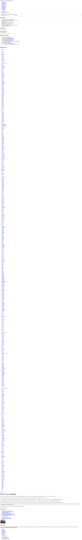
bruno (2, 103)
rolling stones (3, 402)
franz (2, 178)
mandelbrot (3, 278)
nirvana (3, 321)
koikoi (3, 243)
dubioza (3, 147)
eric (2, 162)
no (2, 323)
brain (2, 97)
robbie (3, 397)
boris (2, 96)
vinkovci (3, 466)
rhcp (2, 392)
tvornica (3, 452)
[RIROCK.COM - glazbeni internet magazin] (6, 0)
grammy (3, 189)
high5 (2, 205)
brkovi (3, 100)
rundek (3, 406)
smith (3, 424)
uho (2, 454)
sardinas (3, 409)
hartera (3, 199)
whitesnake (3, 471)
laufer (3, 256)
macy (2, 275)
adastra (3, 52)
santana (3, 408)
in (2, 213)
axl (2, 69)
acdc (2, 51)
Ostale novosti (4, 7)
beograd (3, 83)
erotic (3, 163)
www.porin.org (22, 506)
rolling (3, 401)
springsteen (3, 425)
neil (2, 317)
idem (2, 209)
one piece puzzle (4, 332)
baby (2, 71)
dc (2, 131)
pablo (3, 340)
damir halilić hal (4, 124)
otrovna (3, 337)
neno (2, 318)
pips (2, 352)
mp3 (3, 310)
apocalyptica (3, 60)
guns (2, 194)
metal (3, 294)
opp (2, 334)
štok (2, 485)
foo (2, 176)
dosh (2, 145)
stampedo (3, 426)
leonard (3, 262)
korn (2, 247)
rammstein (3, 384)
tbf (2, 443)
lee (2, 259)
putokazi (3, 373)
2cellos (3, 49)
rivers (3, 396)
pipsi (2, 354)
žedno (3, 487)
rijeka (3, 393)
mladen (3, 300)
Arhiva (3, 529)
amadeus (3, 56)
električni (3, 156)
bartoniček (3, 75)
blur (2, 89)
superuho (3, 438)
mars (2, 288)
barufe (3, 76)
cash (2, 109)
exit (3, 165)
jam (2, 221)
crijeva (3, 120)
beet (2, 79)
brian (2, 99)
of (2, 328)
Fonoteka (3, 4)
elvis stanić (3, 159)
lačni (2, 257)
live (2, 270)
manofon (3, 282)
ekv (2, 155)
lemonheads (3, 260)
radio (2, 380)
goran (2, 185)
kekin (3, 233)
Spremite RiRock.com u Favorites (6, 517)
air (2, 53)
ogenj (3, 329)
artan (2, 64)
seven (2, 415)
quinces (3, 379)
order (2, 336)
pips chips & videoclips (5, 353)
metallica (3, 295)
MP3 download (4, 9)
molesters (3, 303)
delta (2, 134)
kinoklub (3, 238)
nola (2, 324)
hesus (3, 203)
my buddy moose (4, 316)
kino (2, 237)
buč (2, 106)
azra (2, 70)
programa (3, 367)
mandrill (3, 280)
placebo (3, 359)
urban (3, 455)
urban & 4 (3, 456)
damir (2, 123)
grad (2, 187)
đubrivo (3, 482)
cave (2, 110)
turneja (3, 451)
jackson (3, 220)
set (2, 414)
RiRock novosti (4, 6)
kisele (2, 239)
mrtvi (2, 312)
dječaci (3, 142)
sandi (2, 407)
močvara (3, 309)
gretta (3, 191)
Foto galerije (3, 8)
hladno (3, 206)
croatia (3, 121)
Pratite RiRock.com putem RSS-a (6, 518)
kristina (3, 250)
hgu (2, 204)
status (2, 428)
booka (3, 95)
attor (2, 68)
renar (2, 390)
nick (2, 320)
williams (3, 472)
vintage (3, 467)
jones (2, 227)
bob (2, 90)
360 (2, 490)
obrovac (3, 327)
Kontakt (3, 534)
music (2, 314)
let (2, 263)
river (2, 395)
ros (2, 404)
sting (2, 433)
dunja (2, 148)
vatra (2, 459)
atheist (3, 66)
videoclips (3, 465)
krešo (3, 249)
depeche (3, 136)
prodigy (3, 366)
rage (2, 382)
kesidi (3, 234)
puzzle (3, 374)
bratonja (3, 98)
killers (3, 235)
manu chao (3, 284)
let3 (2, 264)
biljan (2, 85)
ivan (2, 219)
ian (2, 208)
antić (2, 59)
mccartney (3, 293)
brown (3, 101)
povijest (3, 363)
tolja (2, 447)
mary (2, 289)
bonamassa (3, 92)
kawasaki (3, 232)
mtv (2, 313)
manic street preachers (4, 281)
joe (2, 224)
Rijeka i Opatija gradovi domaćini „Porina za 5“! (8, 514)
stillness (3, 432)
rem (2, 389)
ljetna (2, 271)
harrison (3, 198)
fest (2, 168)
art (2, 62)
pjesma (3, 357)
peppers (3, 350)
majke (3, 277)
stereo (3, 430)
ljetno (2, 272)
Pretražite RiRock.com (4, 15)
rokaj (2, 400)
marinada (3, 285)
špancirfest (3, 484)
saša (2, 412)
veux (2, 463)
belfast (3, 81)
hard (2, 197)
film (2, 170)
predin (3, 365)
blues (3, 88)
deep (2, 133)
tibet (2, 446)
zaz (2, 477)
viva (2, 468)
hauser (3, 200)
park (2, 343)
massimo (3, 290)
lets (2, 265)
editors (3, 152)
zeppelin (3, 479)
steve (2, 431)
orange (3, 335)
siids (2, 417)
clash (2, 116)
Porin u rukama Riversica (5, 512)
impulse (3, 212)
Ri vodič (3, 533)
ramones (3, 385)
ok (2, 330)
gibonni (3, 182)
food (2, 177)
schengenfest (3, 413)
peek (2, 349)
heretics (3, 202)
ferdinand (3, 167)
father (3, 166)
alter (2, 55)
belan (3, 80)
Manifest (3, 531)
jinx (2, 223)
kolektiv (3, 244)
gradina (3, 188)
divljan (3, 140)
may (2, 292)
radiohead (3, 381)
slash (2, 422)
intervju (3, 216)
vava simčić (3, 461)
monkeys (3, 304)
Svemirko (11, 40)
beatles (3, 77)
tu (2, 449)
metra (2, 296)
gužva (2, 196)
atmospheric (3, 67)
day (2, 130)
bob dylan (3, 91)
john (2, 225)
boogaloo (3, 94)
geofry (3, 181)
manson (3, 283)
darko (2, 127)
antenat (3, 58)
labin (2, 253)
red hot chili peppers (4, 388)
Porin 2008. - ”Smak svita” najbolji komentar (8, 511)
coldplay (3, 119)
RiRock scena (4, 2)
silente (3, 418)
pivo (3, 355)
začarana (3, 478)
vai (2, 458)
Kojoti (9, 41)
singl (3, 420)
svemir (3, 440)
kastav (3, 231)
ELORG (12, 43)
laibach (3, 254)
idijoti (3, 210)
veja (2, 462)
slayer (3, 423)
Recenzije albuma (4, 5)
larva (2, 255)
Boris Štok (9, 42)
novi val (3, 326)
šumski (3, 486)
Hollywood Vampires (11, 38)
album (3, 54)
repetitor (3, 391)
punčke (3, 371)
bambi (3, 74)
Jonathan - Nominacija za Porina (6, 515)
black (3, 87)
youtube (3, 474)
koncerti (3, 246)
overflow (3, 339)
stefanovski (3, 429)
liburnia (3, 267)
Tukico (12, 39)
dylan (3, 150)
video (2, 464)
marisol (3, 286)
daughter (3, 128)
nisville (3, 322)
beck (2, 78)
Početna (3, 11)
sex (2, 416)
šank (2, 483)
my (2, 315)
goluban (3, 184)
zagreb (3, 476)
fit (2, 172)
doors (2, 143)
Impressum (3, 530)
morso (3, 306)
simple (3, 419)
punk (2, 370)
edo (2, 153)
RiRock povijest (4, 3)
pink (2, 351)
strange (3, 436)
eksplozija (3, 154)
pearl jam (3, 348)
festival (3, 169)
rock (3, 399)
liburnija (3, 268)
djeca (2, 141)
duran (2, 149)
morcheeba (3, 305)
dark (2, 126)
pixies (2, 356)
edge (2, 151)
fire (2, 171)
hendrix (3, 201)
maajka (3, 274)
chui (2, 114)
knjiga (3, 242)
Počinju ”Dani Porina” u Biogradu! (7, 513)
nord (2, 325)
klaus (2, 240)
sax (2, 411)
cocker (3, 118)
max (2, 291)
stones (3, 435)
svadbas (3, 439)
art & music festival (4, 63)
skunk (3, 421)
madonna (3, 276)
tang (2, 442)
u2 (2, 453)
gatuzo (3, 180)
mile (2, 298)
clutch (3, 117)
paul (2, 346)
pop (2, 361)
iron (2, 217)
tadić (2, 441)
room (2, 403)
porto (2, 362)
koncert (3, 245)
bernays (3, 84)
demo (3, 135)
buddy (3, 104)
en (2, 160)
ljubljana (3, 273)
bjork (2, 86)
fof (2, 175)
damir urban (3, 125)
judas (2, 229)
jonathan (3, 226)
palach (3, 341)
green (3, 190)
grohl (2, 192)
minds (3, 299)
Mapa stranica (4, 535)
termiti (3, 444)
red (2, 387)
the (2, 445)
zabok (2, 475)
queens (3, 378)
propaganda (3, 368)
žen (2, 488)
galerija (3, 179)
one (2, 331)
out (2, 338)
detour (3, 137)
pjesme (3, 358)
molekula (3, 302)
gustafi (3, 195)
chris (2, 113)
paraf (2, 342)
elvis (2, 158)
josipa (3, 228)
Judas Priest (9, 37)
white (3, 470)
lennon (3, 261)
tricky (3, 448)
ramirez (3, 383)
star (2, 427)
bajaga (3, 72)
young (3, 473)
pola (2, 360)
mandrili (3, 279)
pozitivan (3, 364)
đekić (2, 481)
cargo (3, 108)
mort (2, 307)
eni (2, 161)
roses (2, 405)
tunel (2, 450)
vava (2, 460)
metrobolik (3, 297)
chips (3, 112)
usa (2, 457)
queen (3, 377)
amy (2, 57)
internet (3, 215)
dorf (2, 144)
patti (2, 345)
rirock (3, 394)
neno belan (3, 319)
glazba (3, 183)
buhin (2, 105)
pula (2, 369)
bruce (3, 102)
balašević (3, 73)
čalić (2, 480)
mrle (2, 311)
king (2, 236)
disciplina (3, 138)
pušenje (3, 375)
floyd (2, 174)
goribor (3, 186)
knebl (2, 241)
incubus (3, 214)
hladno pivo (3, 207)
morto (3, 308)
